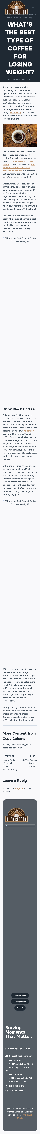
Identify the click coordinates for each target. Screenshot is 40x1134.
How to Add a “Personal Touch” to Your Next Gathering (10, 763)
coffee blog (15, 112)
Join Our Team (16, 1091)
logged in (19, 788)
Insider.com (28, 431)
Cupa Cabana (15, 79)
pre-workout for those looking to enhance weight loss (19, 167)
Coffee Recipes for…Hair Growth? (29, 761)
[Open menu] (33, 7)
